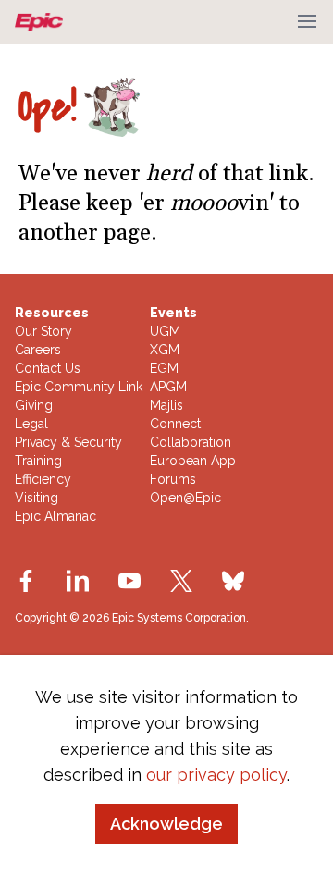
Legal (31, 423)
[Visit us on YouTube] (129, 581)
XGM (164, 349)
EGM (164, 368)
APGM (168, 386)
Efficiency (43, 479)
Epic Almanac (55, 516)
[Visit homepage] (42, 22)
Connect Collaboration (190, 433)
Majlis (166, 405)
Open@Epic (185, 497)
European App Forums (193, 470)
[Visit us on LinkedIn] (78, 581)
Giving (34, 405)
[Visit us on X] (181, 581)
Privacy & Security (68, 442)
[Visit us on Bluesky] (233, 581)
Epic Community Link (78, 386)
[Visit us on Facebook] (26, 581)
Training (38, 460)
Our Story (43, 331)
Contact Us (47, 368)
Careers (38, 349)
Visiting (36, 497)
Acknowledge (166, 823)
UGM (165, 331)
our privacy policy (216, 774)
